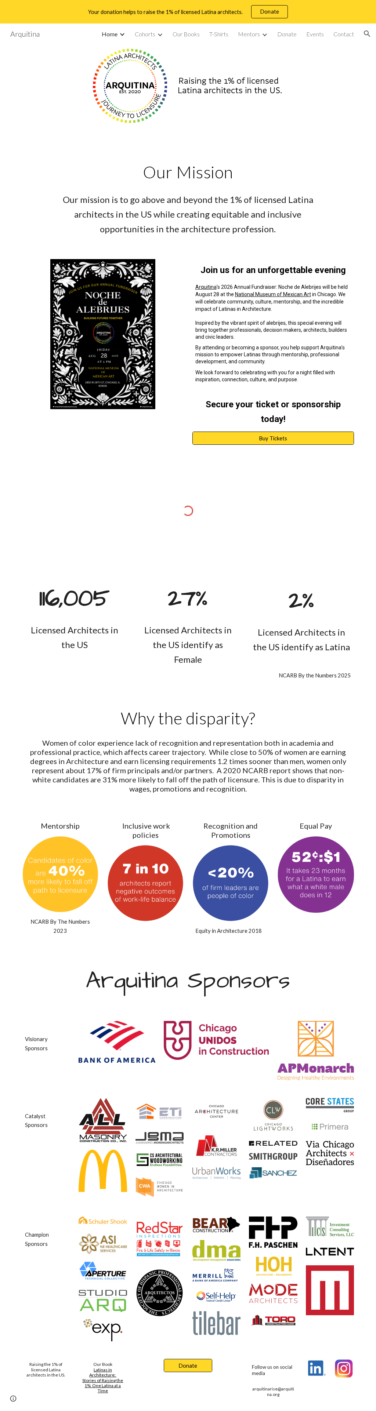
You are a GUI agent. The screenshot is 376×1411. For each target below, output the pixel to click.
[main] (188, 172)
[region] (188, 11)
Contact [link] (343, 33)
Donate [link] (287, 33)
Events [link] (315, 33)
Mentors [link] (249, 33)
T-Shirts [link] (218, 33)
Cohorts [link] (145, 33)
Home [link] (110, 33)
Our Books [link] (186, 33)
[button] (367, 34)
